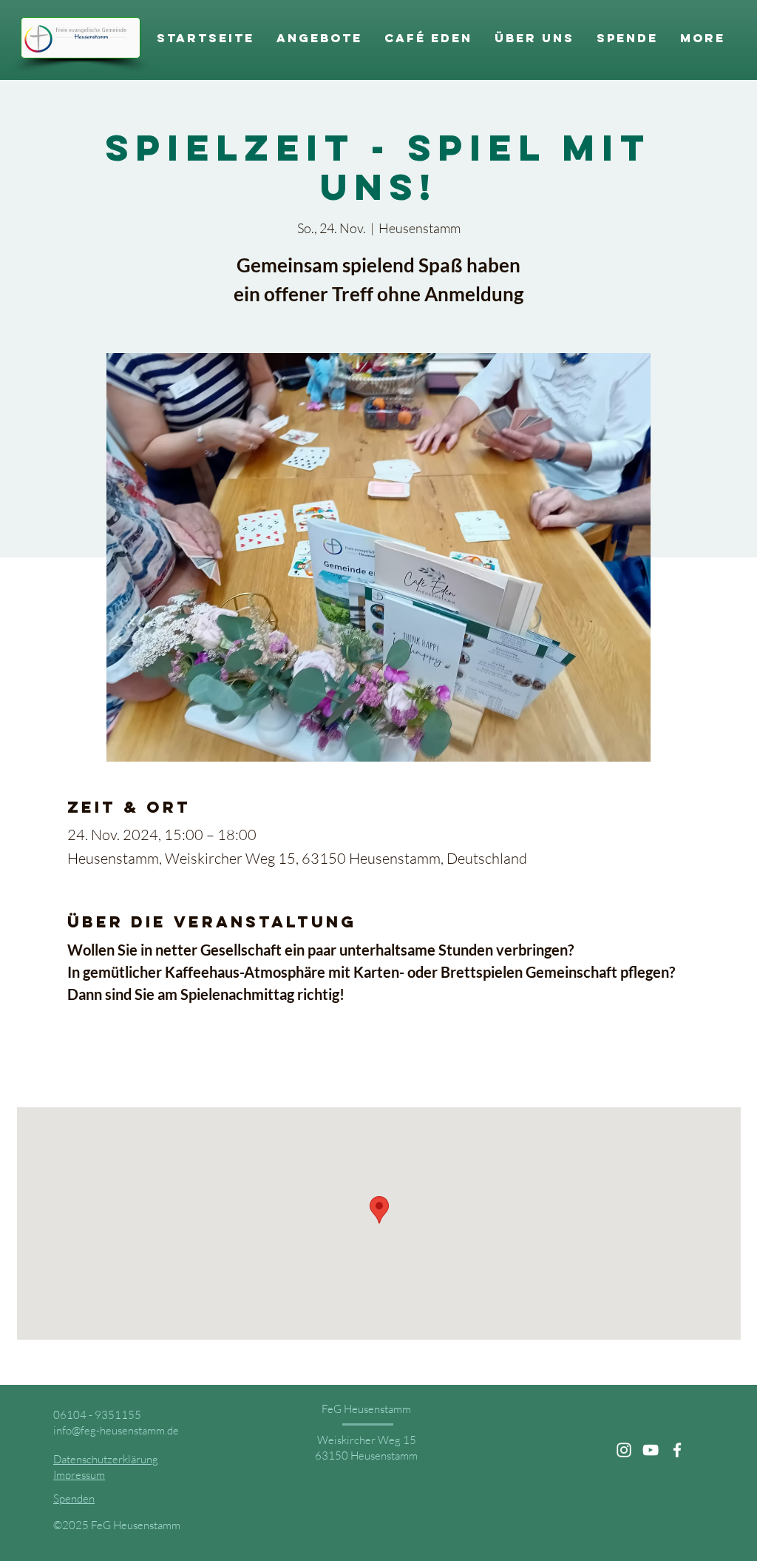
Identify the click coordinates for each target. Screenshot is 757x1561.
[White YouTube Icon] (650, 1450)
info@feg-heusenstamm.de (116, 1430)
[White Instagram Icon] (624, 1450)
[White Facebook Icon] (677, 1450)
